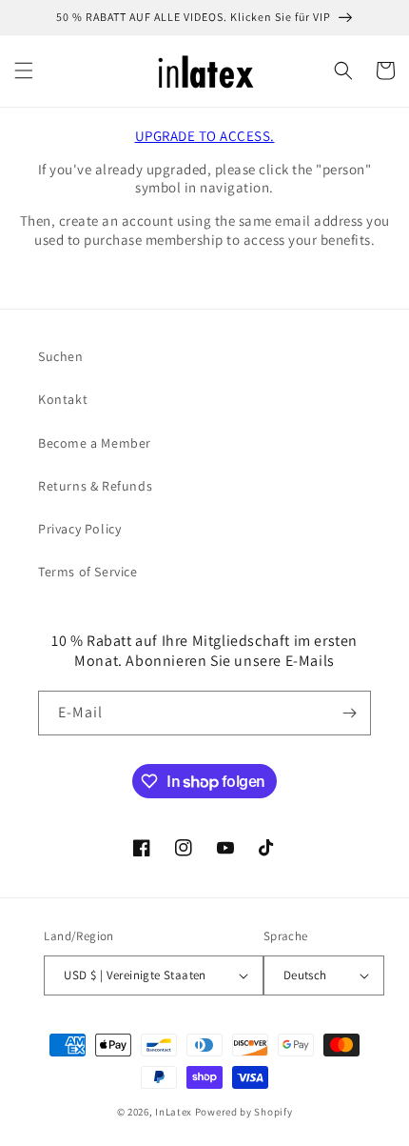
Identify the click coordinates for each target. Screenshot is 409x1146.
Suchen (61, 356)
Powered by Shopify (244, 1111)
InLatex (173, 1111)
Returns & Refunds (95, 485)
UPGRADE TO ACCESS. (205, 136)
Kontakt (63, 399)
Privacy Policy (79, 528)
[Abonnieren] (349, 713)
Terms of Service (88, 571)
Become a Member (94, 443)
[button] (24, 70)
